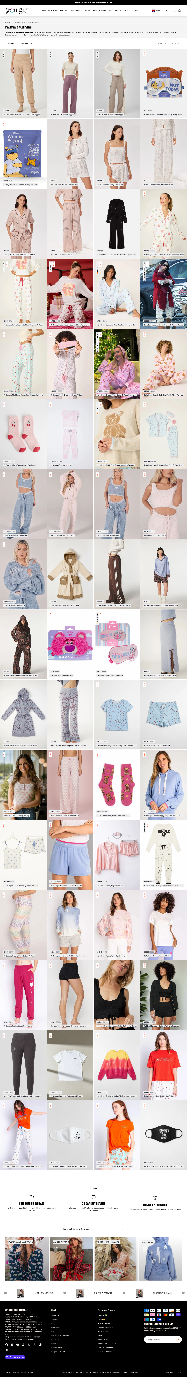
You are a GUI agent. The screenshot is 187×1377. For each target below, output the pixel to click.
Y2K (9, 1322)
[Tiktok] (23, 1344)
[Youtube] (17, 1344)
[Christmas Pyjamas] (115, 1258)
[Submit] (178, 1339)
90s (17, 1322)
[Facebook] (6, 1344)
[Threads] (34, 1344)
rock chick (33, 1322)
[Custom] (6, 1350)
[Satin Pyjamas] (71, 1258)
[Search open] (167, 10)
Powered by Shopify (27, 1372)
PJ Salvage (150, 32)
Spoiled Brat (15, 1372)
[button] (24, 43)
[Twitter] (29, 1344)
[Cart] (179, 10)
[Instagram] (12, 1344)
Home (7, 22)
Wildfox (116, 32)
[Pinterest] (40, 1344)
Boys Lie (20, 1327)
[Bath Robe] (160, 1258)
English (169, 1372)
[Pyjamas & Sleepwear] (26, 1258)
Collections (17, 22)
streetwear (24, 1322)
